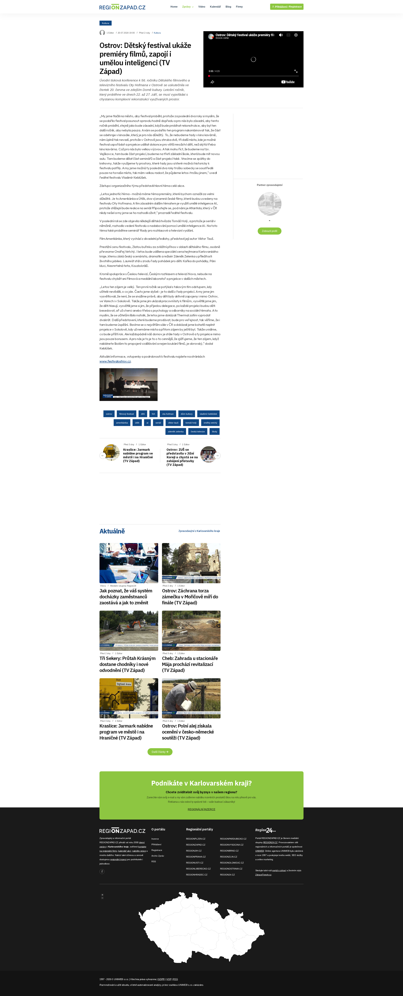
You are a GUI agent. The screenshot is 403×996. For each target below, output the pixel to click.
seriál (158, 422)
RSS (153, 861)
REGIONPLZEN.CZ (195, 839)
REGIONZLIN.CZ (228, 856)
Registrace (295, 7)
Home (174, 6)
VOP (168, 979)
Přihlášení (156, 844)
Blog (228, 6)
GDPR (161, 979)
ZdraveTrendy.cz (263, 874)
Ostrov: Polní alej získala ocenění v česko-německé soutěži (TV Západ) (188, 732)
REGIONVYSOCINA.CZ (232, 844)
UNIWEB (259, 851)
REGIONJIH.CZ (194, 850)
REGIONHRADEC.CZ (196, 874)
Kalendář (215, 6)
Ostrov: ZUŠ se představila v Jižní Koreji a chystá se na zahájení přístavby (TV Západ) (182, 457)
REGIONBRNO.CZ (229, 850)
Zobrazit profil (269, 231)
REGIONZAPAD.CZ (195, 844)
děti (143, 414)
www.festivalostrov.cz (115, 361)
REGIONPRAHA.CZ (196, 856)
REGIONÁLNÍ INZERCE (201, 809)
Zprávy (186, 6)
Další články (159, 752)
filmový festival (126, 414)
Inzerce (155, 839)
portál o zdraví (279, 870)
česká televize (198, 431)
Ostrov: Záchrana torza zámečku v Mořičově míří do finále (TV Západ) (190, 596)
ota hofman (168, 414)
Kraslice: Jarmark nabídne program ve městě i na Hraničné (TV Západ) (138, 455)
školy (214, 431)
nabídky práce (139, 851)
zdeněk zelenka (176, 431)
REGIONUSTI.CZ (194, 862)
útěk (137, 422)
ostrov (109, 414)
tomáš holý (191, 422)
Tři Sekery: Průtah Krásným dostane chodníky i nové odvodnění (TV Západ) (127, 664)
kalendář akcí (124, 851)
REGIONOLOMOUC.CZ (232, 862)
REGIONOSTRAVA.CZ (231, 868)
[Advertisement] (160, 497)
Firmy (239, 6)
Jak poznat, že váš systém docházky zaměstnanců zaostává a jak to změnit (125, 596)
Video (201, 6)
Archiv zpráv (157, 856)
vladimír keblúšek (208, 414)
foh (153, 414)
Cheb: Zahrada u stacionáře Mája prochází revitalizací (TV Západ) (190, 664)
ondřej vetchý (210, 422)
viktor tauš (173, 422)
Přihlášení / (281, 7)
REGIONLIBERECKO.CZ (198, 868)
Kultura (105, 23)
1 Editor (110, 33)
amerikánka (122, 422)
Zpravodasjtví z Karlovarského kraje (199, 531)
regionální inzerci (118, 859)
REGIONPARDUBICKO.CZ (233, 839)
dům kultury (187, 414)
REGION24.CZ (227, 874)
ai (147, 422)
